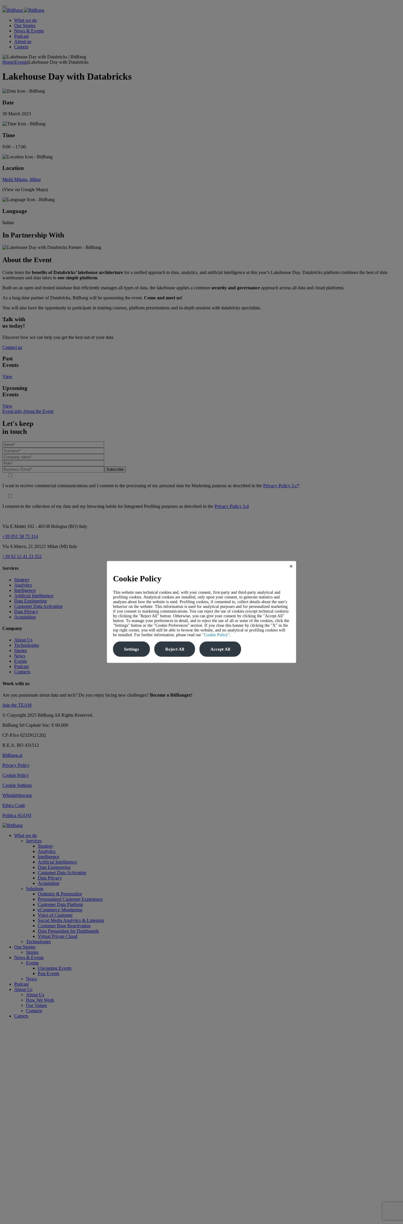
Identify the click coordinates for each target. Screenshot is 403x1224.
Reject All (174, 649)
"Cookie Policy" (216, 635)
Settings (131, 649)
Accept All (220, 649)
